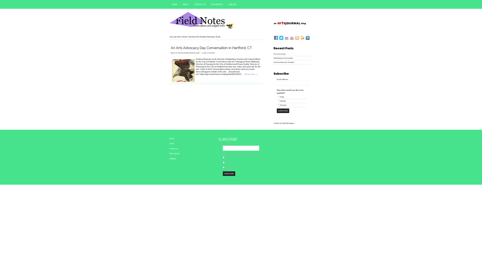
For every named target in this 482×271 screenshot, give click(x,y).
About (171, 144)
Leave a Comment (208, 53)
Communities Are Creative (284, 62)
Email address (282, 79)
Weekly (283, 101)
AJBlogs (172, 159)
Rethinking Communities (283, 58)
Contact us (173, 149)
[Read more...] (251, 74)
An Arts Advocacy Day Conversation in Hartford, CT (211, 48)
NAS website (174, 154)
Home (171, 139)
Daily (282, 97)
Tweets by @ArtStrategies (284, 123)
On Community (280, 54)
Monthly (283, 105)
